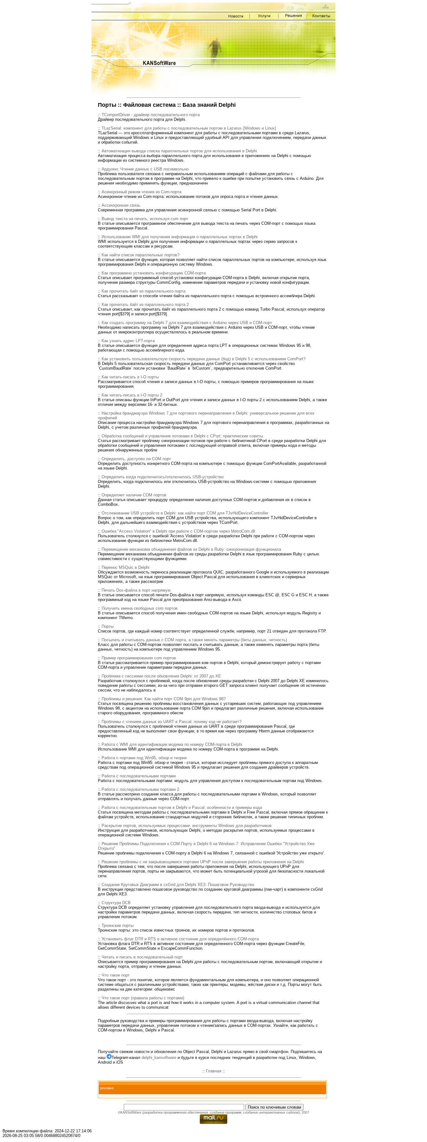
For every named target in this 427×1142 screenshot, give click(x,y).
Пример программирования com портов (139, 658)
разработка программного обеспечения (175, 1112)
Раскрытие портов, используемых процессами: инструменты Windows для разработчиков (187, 825)
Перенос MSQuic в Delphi (125, 567)
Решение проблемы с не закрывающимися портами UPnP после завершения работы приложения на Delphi (203, 861)
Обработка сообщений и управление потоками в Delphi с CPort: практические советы (182, 436)
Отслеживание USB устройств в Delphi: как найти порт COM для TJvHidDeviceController (185, 513)
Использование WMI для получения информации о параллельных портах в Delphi (180, 236)
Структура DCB (116, 902)
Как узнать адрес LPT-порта (128, 340)
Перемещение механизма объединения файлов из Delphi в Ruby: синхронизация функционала (191, 549)
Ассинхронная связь (121, 205)
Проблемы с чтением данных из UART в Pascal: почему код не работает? (171, 721)
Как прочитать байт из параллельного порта (143, 291)
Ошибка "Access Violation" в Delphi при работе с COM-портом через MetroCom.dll (178, 531)
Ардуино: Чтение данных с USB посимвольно (145, 169)
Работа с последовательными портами (139, 776)
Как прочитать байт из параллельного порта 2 (145, 304)
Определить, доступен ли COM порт (136, 458)
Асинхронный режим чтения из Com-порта (141, 192)
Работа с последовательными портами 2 (140, 789)
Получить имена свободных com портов (140, 608)
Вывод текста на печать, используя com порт (145, 218)
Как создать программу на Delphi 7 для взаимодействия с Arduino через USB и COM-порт (187, 322)
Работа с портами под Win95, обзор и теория (144, 758)
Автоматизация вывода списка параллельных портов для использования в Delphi (179, 151)
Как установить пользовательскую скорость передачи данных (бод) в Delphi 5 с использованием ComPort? (203, 359)
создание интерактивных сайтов (271, 1112)
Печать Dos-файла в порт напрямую (136, 590)
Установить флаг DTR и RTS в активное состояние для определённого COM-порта (180, 939)
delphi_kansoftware (159, 1057)
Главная (213, 1071)
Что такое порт (116, 975)
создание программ (225, 1112)
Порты (107, 626)
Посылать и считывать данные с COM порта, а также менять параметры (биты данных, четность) (194, 639)
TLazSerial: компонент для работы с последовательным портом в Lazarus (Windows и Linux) (189, 128)
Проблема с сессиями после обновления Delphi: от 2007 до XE (161, 676)
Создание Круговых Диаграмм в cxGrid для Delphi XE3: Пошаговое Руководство (178, 884)
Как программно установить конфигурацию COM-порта (154, 273)
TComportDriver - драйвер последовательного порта (151, 114)
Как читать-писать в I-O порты (130, 377)
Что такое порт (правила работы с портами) (143, 998)
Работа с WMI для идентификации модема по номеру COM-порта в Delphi (172, 744)
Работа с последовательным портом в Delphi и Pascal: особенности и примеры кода (182, 807)
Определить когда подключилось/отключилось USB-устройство (163, 477)
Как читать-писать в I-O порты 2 (132, 395)
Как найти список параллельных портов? (140, 255)
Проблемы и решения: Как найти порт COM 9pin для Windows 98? (164, 699)
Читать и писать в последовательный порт (142, 957)
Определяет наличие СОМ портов (134, 495)
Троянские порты (117, 925)
